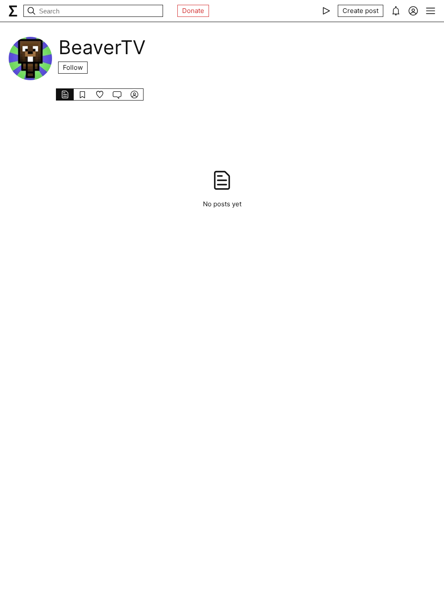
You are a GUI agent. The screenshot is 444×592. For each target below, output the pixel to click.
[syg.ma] (13, 10)
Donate (193, 11)
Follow (73, 67)
